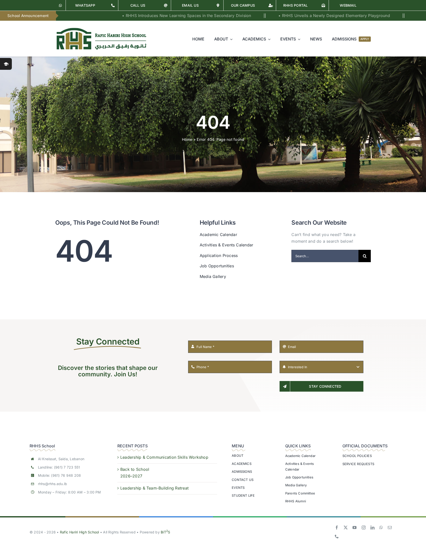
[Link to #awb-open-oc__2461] (6, 64)
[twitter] (346, 527)
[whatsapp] (381, 527)
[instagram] (364, 527)
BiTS (165, 532)
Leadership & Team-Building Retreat (154, 488)
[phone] (337, 536)
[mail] (390, 527)
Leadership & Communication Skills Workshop (164, 457)
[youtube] (354, 527)
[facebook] (337, 527)
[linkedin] (372, 527)
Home (187, 139)
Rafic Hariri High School (79, 532)
